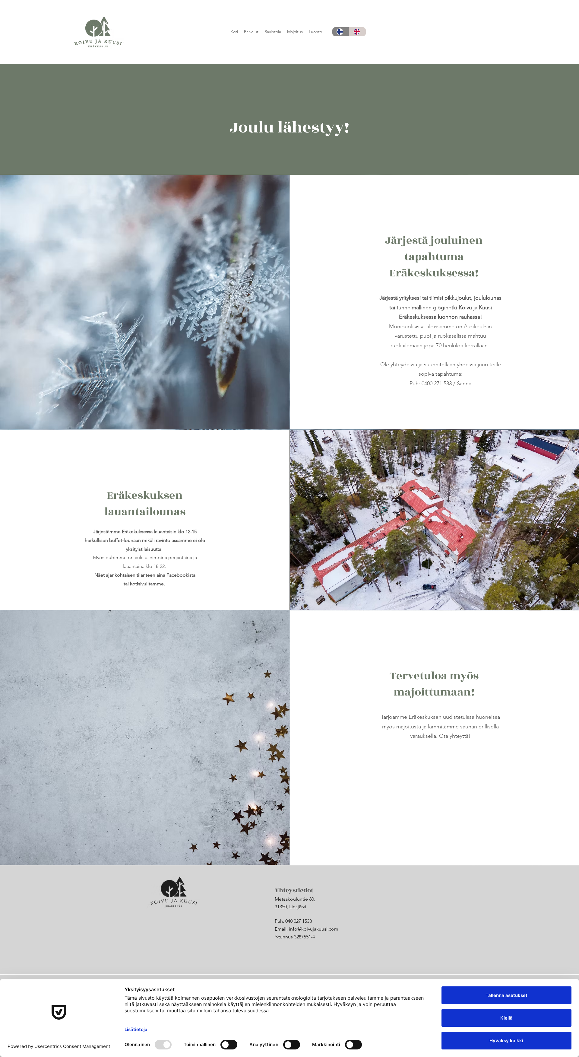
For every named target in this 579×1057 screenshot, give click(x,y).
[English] (357, 31)
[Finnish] (340, 31)
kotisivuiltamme (147, 584)
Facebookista (180, 575)
